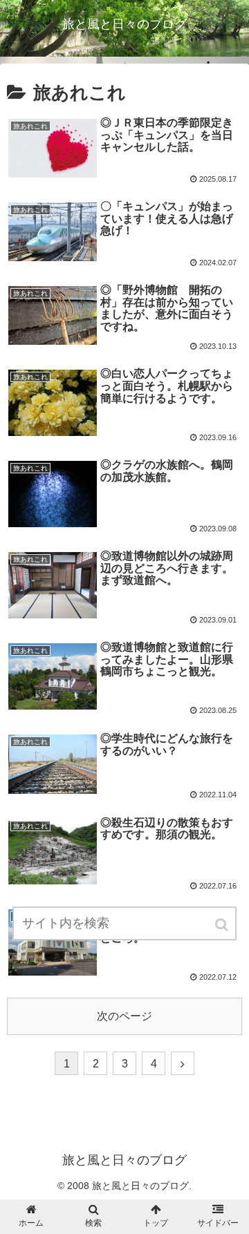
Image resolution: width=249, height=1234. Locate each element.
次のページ (124, 1016)
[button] (223, 925)
